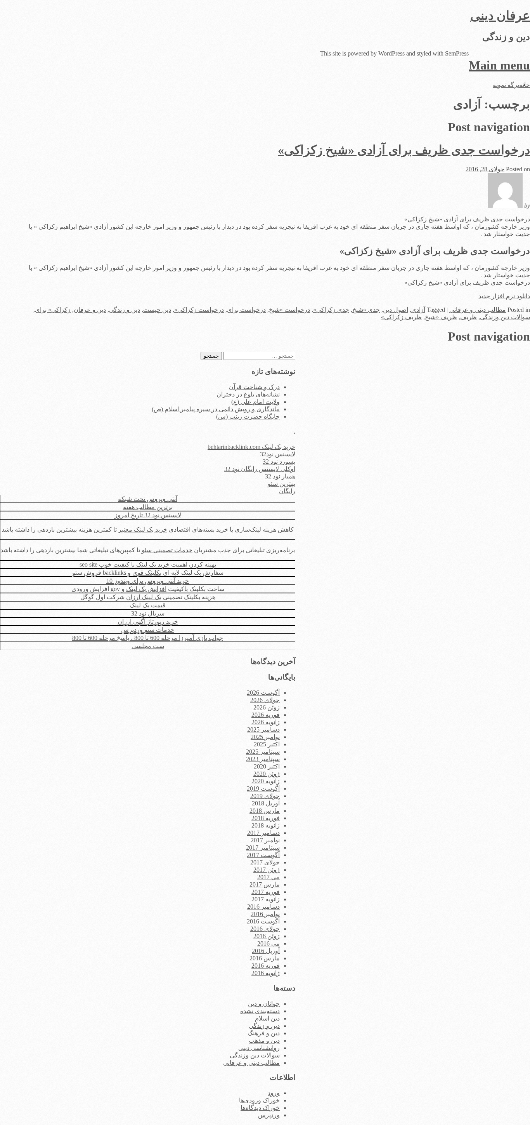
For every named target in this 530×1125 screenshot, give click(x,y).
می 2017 (268, 877)
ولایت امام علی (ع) (255, 401)
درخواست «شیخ (289, 309)
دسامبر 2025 (263, 729)
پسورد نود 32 (279, 461)
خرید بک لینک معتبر (142, 529)
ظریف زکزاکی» (401, 317)
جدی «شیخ (366, 309)
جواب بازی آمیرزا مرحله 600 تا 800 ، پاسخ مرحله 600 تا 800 (147, 638)
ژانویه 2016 (265, 973)
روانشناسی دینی (259, 1048)
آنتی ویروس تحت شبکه (147, 499)
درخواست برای (246, 309)
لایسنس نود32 (277, 454)
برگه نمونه (506, 85)
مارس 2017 (264, 884)
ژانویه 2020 (265, 781)
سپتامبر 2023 (263, 759)
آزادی (418, 309)
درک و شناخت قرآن (254, 387)
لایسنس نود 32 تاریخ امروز (147, 515)
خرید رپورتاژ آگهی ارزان (148, 621)
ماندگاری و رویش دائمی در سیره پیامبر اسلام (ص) (216, 409)
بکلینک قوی (146, 572)
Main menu (499, 65)
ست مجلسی (148, 646)
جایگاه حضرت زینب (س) (248, 416)
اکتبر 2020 (267, 766)
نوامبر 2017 (265, 840)
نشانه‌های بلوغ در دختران (248, 394)
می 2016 (268, 943)
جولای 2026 (265, 700)
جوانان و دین (264, 1003)
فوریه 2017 (265, 892)
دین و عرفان (90, 309)
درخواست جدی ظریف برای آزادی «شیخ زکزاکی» (404, 150)
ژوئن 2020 (266, 773)
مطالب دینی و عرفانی (477, 309)
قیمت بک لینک (148, 605)
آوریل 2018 (266, 803)
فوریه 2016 (265, 965)
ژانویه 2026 (265, 722)
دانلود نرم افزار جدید (504, 296)
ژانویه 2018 (265, 825)
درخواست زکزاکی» (199, 309)
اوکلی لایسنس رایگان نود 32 (259, 469)
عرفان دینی (500, 16)
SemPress (457, 53)
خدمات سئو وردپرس (147, 629)
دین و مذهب (264, 1040)
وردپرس (269, 1115)
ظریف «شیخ (441, 317)
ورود (274, 1093)
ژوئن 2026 (266, 707)
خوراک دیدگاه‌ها (260, 1107)
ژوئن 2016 (266, 936)
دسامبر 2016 (263, 906)
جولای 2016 (265, 928)
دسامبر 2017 (263, 832)
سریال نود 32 (148, 613)
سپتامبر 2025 (263, 751)
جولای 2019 (265, 796)
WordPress (391, 53)
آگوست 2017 (263, 855)
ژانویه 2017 (265, 899)
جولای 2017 (265, 862)
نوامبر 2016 (265, 914)
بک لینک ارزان (143, 597)
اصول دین (395, 309)
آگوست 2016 (263, 921)
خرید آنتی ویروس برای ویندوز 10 (147, 580)
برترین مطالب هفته (148, 507)
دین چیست (157, 309)
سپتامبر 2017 (263, 847)
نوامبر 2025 (265, 737)
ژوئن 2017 (266, 869)
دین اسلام (267, 1018)
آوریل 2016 (266, 951)
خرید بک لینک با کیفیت (141, 564)
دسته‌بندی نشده (260, 1011)
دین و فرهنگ (264, 1033)
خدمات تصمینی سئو (167, 550)
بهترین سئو (281, 483)
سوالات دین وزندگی (505, 317)
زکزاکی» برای (53, 309)
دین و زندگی (124, 309)
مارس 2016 (264, 958)
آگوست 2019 (263, 788)
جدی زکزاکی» (331, 309)
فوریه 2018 (265, 818)
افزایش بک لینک (146, 589)
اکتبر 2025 (267, 744)
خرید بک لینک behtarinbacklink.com (251, 446)
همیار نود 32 (280, 476)
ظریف (468, 317)
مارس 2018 (264, 810)
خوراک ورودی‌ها (259, 1100)
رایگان (287, 491)
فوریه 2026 (265, 714)
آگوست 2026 (263, 692)
